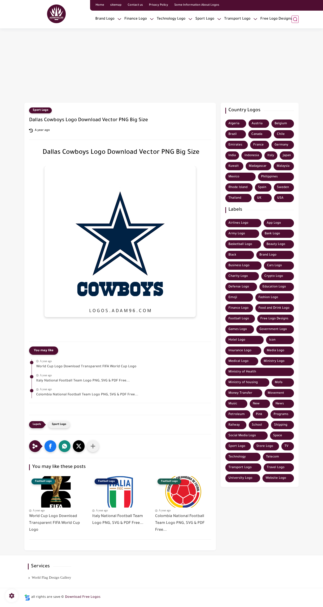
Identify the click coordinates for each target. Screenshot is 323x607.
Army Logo (236, 233)
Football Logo (238, 319)
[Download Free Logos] (56, 13)
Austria (257, 123)
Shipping (280, 425)
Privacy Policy (158, 5)
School (257, 425)
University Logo (240, 478)
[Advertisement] (161, 66)
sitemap (116, 5)
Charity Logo (238, 276)
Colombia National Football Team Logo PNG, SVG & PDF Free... (87, 395)
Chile (281, 134)
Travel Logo (275, 467)
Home (100, 5)
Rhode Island (238, 187)
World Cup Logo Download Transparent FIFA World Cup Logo (86, 367)
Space (277, 435)
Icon (272, 340)
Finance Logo (135, 19)
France (258, 145)
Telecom (272, 457)
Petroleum (236, 414)
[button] (50, 446)
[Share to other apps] (93, 446)
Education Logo (274, 287)
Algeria (233, 123)
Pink (259, 414)
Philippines (269, 177)
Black (232, 255)
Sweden (283, 187)
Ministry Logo (274, 361)
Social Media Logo (242, 435)
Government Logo (273, 329)
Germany (281, 145)
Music (232, 404)
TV (286, 446)
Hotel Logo (236, 340)
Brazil (232, 134)
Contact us (135, 5)
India (232, 155)
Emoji (232, 297)
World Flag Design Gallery (51, 577)
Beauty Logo (275, 244)
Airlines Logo (238, 223)
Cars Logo (274, 265)
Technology (237, 457)
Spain (262, 187)
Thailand (234, 198)
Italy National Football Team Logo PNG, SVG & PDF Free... (83, 381)
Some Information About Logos (196, 5)
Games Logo (237, 329)
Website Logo (276, 478)
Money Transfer (240, 393)
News (279, 404)
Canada (256, 134)
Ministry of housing (243, 382)
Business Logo (238, 265)
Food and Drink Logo (273, 308)
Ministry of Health (242, 372)
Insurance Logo (239, 350)
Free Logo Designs (276, 19)
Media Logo (275, 350)
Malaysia (283, 166)
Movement (276, 393)
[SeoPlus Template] (27, 597)
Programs (281, 414)
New (256, 404)
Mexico (233, 177)
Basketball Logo (240, 244)
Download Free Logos (82, 597)
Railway (234, 425)
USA (280, 198)
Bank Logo (272, 233)
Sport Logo (204, 19)
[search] (295, 19)
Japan (287, 155)
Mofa (278, 382)
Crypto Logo (273, 276)
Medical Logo (238, 361)
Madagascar (257, 166)
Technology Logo (171, 19)
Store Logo (264, 446)
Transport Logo (237, 19)
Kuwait (233, 166)
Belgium (281, 123)
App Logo (274, 223)
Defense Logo (238, 287)
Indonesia (251, 155)
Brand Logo (104, 19)
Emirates (235, 145)
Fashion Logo (268, 297)
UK (259, 198)
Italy (270, 155)
